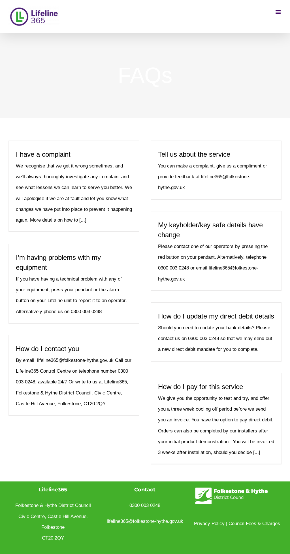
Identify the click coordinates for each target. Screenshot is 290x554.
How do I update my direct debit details (216, 316)
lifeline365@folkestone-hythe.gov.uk (145, 521)
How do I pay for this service (200, 386)
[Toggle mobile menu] (279, 12)
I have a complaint (43, 154)
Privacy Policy (209, 523)
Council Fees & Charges (254, 523)
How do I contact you (47, 349)
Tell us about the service (194, 154)
